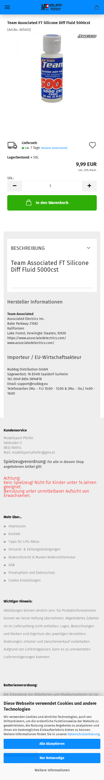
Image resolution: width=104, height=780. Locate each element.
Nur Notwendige (52, 758)
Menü (7, 7)
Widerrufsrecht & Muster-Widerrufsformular (41, 557)
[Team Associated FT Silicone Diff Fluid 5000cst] (52, 68)
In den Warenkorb (52, 202)
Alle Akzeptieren (52, 744)
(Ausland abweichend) (54, 148)
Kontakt (14, 534)
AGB (11, 565)
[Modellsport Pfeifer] (52, 7)
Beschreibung (28, 248)
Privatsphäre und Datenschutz (31, 573)
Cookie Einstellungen (24, 580)
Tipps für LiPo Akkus (23, 542)
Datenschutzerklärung (84, 734)
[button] (14, 186)
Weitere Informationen (52, 770)
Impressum (17, 526)
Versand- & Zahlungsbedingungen (34, 549)
